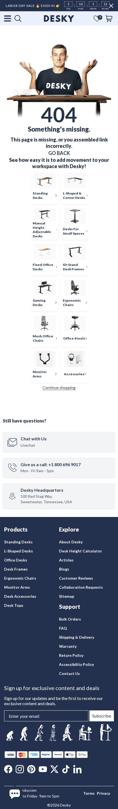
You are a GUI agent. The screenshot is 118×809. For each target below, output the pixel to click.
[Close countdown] (111, 6)
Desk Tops (13, 605)
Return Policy (71, 655)
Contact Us (69, 673)
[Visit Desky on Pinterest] (31, 769)
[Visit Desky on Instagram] (20, 769)
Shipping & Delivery (76, 637)
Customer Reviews (76, 578)
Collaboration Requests (81, 587)
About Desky (71, 542)
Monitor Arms (17, 587)
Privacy (103, 793)
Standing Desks (18, 542)
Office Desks (15, 560)
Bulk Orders (70, 619)
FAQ (63, 628)
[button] (97, 18)
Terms (89, 793)
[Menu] (8, 18)
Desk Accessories (20, 596)
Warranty (68, 646)
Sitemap (66, 596)
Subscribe (101, 715)
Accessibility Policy (76, 664)
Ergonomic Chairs (20, 578)
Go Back (59, 153)
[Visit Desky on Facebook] (8, 769)
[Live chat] (15, 794)
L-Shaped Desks (18, 551)
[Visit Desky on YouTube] (43, 769)
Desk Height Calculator (80, 551)
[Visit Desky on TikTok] (66, 769)
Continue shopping (59, 387)
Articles (66, 560)
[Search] (18, 18)
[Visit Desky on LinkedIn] (77, 769)
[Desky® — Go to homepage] (59, 18)
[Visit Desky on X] (54, 769)
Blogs (64, 569)
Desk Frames (16, 569)
